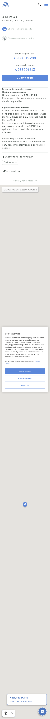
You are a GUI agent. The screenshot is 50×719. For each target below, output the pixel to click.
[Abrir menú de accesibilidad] (5, 713)
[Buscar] (39, 4)
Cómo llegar (25, 77)
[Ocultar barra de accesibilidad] (12, 713)
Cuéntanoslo (10, 162)
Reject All (25, 386)
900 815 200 (26, 58)
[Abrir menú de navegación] (46, 4)
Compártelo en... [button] (13, 171)
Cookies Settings (25, 378)
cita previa (21, 98)
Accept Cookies (25, 371)
